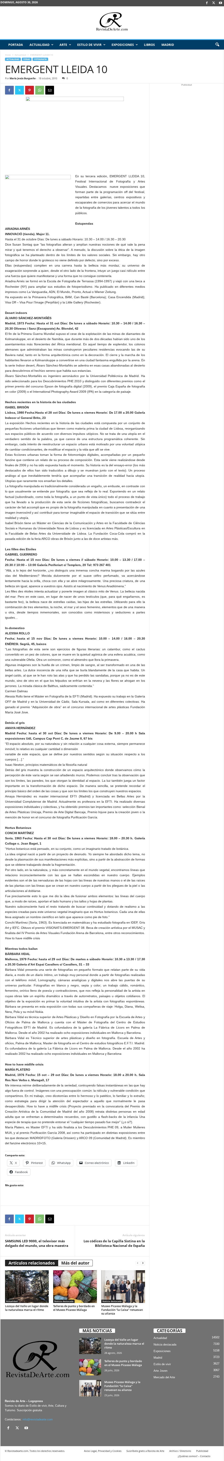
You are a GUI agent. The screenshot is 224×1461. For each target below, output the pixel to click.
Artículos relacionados (32, 1263)
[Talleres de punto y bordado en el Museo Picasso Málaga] (75, 1286)
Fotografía (40, 59)
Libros (149, 45)
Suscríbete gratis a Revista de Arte (145, 1450)
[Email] (49, 90)
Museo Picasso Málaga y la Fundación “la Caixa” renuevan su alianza (122, 1309)
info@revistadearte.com (38, 1419)
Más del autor (75, 1263)
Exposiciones (123, 45)
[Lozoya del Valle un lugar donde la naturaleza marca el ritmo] (27, 1286)
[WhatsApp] (39, 90)
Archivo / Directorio (180, 1450)
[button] (217, 45)
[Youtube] (220, 3)
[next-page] (143, 1263)
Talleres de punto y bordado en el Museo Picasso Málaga (74, 1308)
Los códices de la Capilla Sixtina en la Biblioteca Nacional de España (114, 1243)
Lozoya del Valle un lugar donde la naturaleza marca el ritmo (26, 1308)
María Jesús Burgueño (23, 78)
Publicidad (202, 1450)
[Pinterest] (29, 90)
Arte (63, 45)
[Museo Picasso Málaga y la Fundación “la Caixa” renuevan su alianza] (123, 1286)
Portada (15, 45)
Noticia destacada (64, 1301)
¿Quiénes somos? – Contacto (194, 1456)
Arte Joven (160, 1370)
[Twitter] (19, 90)
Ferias (26, 59)
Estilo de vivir (89, 45)
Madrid (167, 45)
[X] (213, 3)
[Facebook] (207, 3)
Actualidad (39, 45)
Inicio (8, 54)
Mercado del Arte (164, 1377)
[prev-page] (137, 1263)
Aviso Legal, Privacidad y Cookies (102, 1450)
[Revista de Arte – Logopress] (112, 22)
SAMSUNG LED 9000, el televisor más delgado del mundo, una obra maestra (36, 1243)
